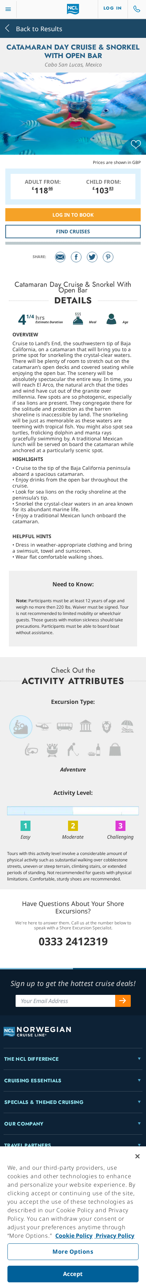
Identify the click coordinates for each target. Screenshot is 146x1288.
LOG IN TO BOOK (73, 214)
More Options (72, 1251)
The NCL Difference (31, 1058)
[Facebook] (76, 257)
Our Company (24, 1123)
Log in (112, 8)
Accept (73, 1274)
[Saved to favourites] (136, 145)
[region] (73, 1217)
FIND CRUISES (73, 231)
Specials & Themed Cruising (43, 1102)
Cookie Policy (73, 1235)
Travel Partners (27, 1145)
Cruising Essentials (33, 1080)
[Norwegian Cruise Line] (73, 9)
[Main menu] (8, 9)
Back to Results (38, 28)
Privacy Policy (114, 1235)
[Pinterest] (108, 257)
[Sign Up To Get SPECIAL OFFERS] (123, 1001)
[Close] (137, 1156)
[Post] (60, 257)
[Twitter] (92, 257)
